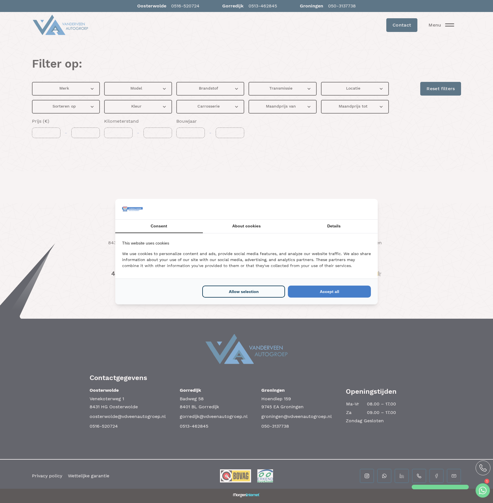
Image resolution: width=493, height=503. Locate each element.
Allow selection (244, 291)
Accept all (329, 291)
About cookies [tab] (246, 226)
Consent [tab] (159, 226)
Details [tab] (334, 226)
